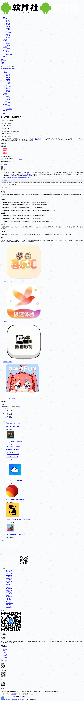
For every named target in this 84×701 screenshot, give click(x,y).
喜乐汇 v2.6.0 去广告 (8, 281)
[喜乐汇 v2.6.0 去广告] (24, 279)
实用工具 (8, 20)
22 (10, 416)
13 (7, 414)
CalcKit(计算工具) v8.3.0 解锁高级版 (14, 442)
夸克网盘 (5, 149)
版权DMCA (5, 652)
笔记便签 (9, 592)
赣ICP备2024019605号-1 (20, 699)
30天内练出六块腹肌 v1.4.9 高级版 (14, 426)
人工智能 (8, 29)
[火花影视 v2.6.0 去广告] (24, 319)
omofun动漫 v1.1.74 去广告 (9, 398)
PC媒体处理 (9, 603)
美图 (7, 53)
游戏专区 (5, 40)
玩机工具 (9, 579)
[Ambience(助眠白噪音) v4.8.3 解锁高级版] (10, 531)
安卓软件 (5, 18)
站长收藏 (5, 56)
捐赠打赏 (5, 655)
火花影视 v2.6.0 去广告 (8, 321)
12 (6, 414)
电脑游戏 (8, 42)
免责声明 (5, 649)
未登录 (2, 63)
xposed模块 (8, 32)
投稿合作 (5, 657)
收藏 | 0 (2, 161)
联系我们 (10, 175)
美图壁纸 (9, 587)
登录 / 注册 (5, 66)
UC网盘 (5, 150)
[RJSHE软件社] (40, 14)
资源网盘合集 (9, 54)
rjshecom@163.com (27, 175)
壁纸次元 (8, 51)
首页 (4, 17)
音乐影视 (8, 21)
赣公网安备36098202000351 (8, 699)
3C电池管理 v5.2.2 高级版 (12, 457)
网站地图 (5, 654)
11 (5, 414)
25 (5, 417)
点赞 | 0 (6, 161)
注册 (18, 406)
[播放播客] (2, 187)
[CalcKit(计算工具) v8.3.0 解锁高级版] (10, 439)
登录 (2, 59)
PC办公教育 (9, 604)
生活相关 (8, 26)
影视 (36, 139)
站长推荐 (9, 598)
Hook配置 (8, 48)
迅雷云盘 (5, 152)
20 (7, 416)
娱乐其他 (9, 596)
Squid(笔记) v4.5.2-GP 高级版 (12, 449)
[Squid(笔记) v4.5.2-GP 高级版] (13, 446)
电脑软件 (5, 39)
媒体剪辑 (8, 36)
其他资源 (5, 50)
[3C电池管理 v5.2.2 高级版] (12, 454)
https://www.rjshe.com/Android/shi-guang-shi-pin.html (19, 177)
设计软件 (9, 595)
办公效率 (8, 37)
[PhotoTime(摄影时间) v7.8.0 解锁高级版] (12, 496)
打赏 (10, 161)
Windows (9, 585)
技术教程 (5, 47)
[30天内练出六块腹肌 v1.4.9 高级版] (14, 423)
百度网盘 (5, 153)
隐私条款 (5, 651)
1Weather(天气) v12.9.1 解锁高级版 (14, 481)
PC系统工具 (9, 599)
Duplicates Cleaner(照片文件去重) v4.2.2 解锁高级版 (18, 519)
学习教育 (8, 28)
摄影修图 (8, 24)
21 (9, 416)
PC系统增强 (9, 606)
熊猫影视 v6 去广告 (7, 362)
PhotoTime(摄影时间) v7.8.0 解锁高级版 (15, 499)
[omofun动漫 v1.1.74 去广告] (22, 396)
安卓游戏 (8, 43)
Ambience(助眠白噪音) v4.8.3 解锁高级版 (15, 534)
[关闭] (2, 610)
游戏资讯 (8, 45)
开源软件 (8, 34)
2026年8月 (7, 408)
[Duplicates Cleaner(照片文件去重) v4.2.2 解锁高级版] (12, 516)
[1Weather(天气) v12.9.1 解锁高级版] (14, 478)
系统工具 (8, 31)
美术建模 (9, 588)
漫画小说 (8, 23)
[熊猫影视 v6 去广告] (24, 359)
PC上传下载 (9, 601)
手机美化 (9, 593)
